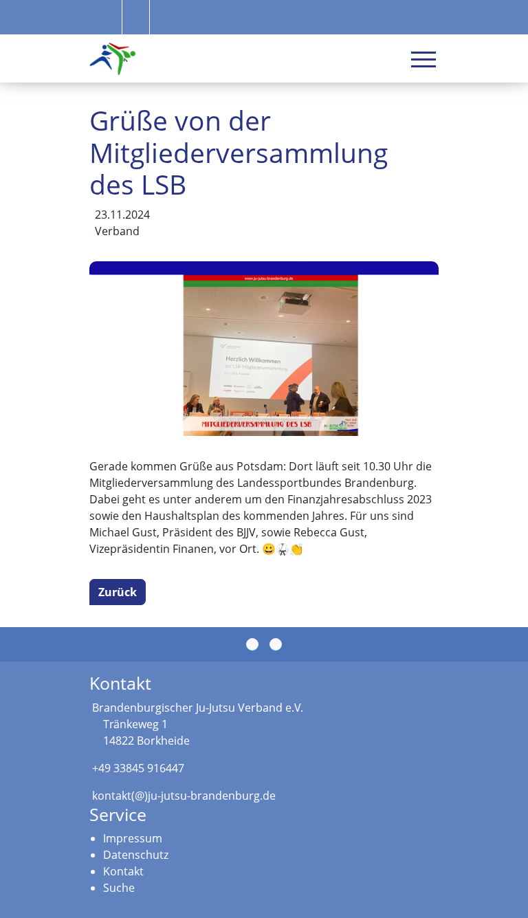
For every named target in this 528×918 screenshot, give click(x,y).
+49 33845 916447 (138, 768)
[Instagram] (276, 644)
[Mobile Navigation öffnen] (423, 59)
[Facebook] (252, 644)
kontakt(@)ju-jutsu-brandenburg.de (184, 795)
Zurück (117, 592)
